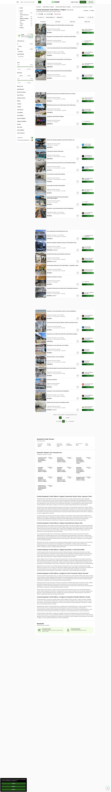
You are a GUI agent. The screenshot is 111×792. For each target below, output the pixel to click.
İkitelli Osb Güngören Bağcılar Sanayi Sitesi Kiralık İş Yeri (60, 139)
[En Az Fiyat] (18, 66)
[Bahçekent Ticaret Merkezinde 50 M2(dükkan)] (40, 395)
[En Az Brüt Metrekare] (18, 80)
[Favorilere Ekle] (77, 32)
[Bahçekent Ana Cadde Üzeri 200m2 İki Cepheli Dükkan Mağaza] (40, 338)
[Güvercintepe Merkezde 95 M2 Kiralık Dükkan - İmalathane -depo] (40, 269)
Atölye (21, 25)
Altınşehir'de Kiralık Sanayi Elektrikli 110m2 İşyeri (58, 254)
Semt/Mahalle (20, 54)
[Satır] (88, 17)
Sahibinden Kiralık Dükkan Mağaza (55, 116)
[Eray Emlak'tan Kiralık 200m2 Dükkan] (40, 178)
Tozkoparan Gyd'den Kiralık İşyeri (55, 151)
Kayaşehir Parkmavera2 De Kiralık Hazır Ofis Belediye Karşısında (62, 288)
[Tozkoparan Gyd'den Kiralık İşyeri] (40, 155)
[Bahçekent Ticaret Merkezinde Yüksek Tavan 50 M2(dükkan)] (40, 315)
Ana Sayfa (38, 6)
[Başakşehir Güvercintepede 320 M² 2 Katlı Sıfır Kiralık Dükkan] (40, 40)
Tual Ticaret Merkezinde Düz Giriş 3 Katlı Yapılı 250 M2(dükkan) (62, 48)
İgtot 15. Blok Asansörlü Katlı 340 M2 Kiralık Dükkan (59, 70)
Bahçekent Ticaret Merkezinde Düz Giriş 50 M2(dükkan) (60, 208)
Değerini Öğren (74, 2)
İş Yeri (21, 16)
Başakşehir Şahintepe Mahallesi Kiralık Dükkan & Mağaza (61, 479)
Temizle (31, 43)
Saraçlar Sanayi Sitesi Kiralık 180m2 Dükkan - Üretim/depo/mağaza (58, 197)
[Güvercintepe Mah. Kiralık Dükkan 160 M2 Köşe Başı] (40, 63)
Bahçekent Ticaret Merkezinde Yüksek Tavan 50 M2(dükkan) (61, 311)
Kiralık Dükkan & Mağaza (48, 6)
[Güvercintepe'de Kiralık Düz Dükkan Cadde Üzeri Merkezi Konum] (40, 326)
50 (66, 421)
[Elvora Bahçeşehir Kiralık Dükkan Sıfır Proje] (40, 235)
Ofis (21, 22)
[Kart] (90, 17)
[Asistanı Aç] (107, 788)
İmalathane (22, 20)
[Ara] (39, 2)
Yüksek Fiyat (87, 21)
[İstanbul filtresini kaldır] (42, 14)
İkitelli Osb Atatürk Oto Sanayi (54, 276)
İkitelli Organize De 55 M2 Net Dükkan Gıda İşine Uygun (60, 25)
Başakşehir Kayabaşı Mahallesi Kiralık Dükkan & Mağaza (42, 469)
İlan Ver (83, 2)
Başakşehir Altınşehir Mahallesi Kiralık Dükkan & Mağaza (61, 469)
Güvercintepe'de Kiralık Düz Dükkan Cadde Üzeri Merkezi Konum (62, 322)
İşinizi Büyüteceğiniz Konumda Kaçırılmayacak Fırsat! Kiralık (61, 368)
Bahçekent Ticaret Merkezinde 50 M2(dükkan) (58, 391)
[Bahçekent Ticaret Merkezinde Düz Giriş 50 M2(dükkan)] (40, 212)
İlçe (18, 49)
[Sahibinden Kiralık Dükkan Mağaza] (40, 120)
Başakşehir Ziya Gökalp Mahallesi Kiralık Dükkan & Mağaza (42, 487)
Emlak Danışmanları (75, 629)
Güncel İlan (57, 21)
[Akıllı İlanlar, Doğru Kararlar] (55, 2)
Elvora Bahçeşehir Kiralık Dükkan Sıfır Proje (57, 231)
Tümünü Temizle (57, 14)
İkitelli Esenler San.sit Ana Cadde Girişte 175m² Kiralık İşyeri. (61, 105)
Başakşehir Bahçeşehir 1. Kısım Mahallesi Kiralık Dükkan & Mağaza (80, 470)
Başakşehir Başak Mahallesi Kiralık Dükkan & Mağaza (80, 478)
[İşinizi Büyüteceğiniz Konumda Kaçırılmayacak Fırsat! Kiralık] (40, 372)
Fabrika (21, 23)
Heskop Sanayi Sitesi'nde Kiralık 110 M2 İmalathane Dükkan (61, 162)
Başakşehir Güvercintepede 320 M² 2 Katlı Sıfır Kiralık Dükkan (61, 36)
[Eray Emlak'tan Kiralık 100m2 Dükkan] (40, 189)
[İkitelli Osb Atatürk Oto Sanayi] (40, 280)
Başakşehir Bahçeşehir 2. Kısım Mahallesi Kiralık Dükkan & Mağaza (80, 460)
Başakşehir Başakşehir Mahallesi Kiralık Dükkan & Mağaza (42, 479)
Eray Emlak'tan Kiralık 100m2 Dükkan (56, 185)
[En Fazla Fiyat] (32, 66)
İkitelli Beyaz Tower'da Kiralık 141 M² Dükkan (57, 345)
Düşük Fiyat (72, 21)
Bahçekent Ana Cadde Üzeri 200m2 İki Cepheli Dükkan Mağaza (62, 334)
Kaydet (86, 10)
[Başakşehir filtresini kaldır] (51, 14)
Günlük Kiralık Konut (24, 14)
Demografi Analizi (46, 629)
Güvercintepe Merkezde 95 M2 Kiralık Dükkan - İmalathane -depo (62, 265)
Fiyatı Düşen (43, 21)
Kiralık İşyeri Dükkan (52, 379)
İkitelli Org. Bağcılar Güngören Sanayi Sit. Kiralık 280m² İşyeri (61, 242)
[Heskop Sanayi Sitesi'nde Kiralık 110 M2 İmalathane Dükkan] (40, 166)
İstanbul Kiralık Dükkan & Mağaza (63, 6)
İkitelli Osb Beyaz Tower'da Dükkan (55, 356)
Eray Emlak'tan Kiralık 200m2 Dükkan (56, 174)
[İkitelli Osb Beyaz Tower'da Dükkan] (40, 360)
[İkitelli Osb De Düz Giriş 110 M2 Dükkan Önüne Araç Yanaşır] (40, 97)
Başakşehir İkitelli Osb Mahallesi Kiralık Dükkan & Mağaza (42, 459)
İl (17, 43)
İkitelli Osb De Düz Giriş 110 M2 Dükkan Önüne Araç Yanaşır (61, 93)
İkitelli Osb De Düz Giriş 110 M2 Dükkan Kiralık (58, 402)
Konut (21, 13)
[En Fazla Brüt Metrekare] (32, 80)
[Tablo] (92, 17)
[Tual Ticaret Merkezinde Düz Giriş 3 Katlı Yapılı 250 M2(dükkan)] (40, 52)
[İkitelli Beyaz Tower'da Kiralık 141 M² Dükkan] (40, 349)
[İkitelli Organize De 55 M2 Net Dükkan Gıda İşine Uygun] (40, 29)
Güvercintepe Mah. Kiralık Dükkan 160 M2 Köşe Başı (59, 59)
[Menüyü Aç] (17, 2)
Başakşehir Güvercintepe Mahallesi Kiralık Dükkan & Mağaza (61, 459)
